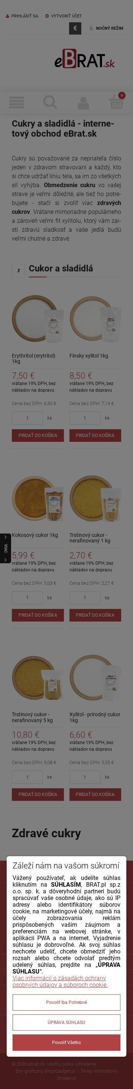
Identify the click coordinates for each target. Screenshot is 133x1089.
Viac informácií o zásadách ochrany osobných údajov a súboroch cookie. (60, 981)
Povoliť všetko (66, 1042)
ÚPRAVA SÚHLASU (66, 1022)
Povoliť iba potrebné (66, 1002)
